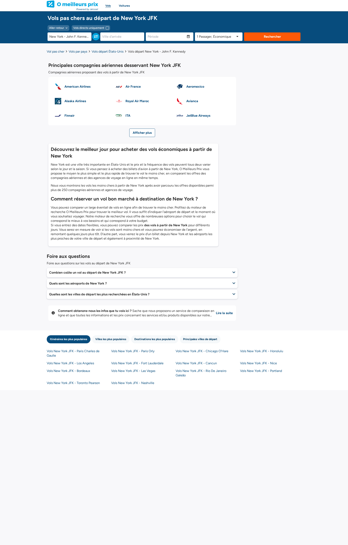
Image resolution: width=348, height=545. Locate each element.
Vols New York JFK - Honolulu (261, 351)
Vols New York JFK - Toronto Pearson (73, 383)
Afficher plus (142, 133)
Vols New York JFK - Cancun (196, 363)
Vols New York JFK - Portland (261, 371)
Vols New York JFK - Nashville (132, 383)
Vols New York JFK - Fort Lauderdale (137, 363)
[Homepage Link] (72, 4)
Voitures (124, 5)
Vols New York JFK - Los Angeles (70, 363)
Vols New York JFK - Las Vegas (133, 371)
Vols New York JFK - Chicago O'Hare (202, 351)
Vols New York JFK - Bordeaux (68, 371)
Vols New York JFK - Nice (258, 363)
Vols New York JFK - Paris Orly (132, 351)
